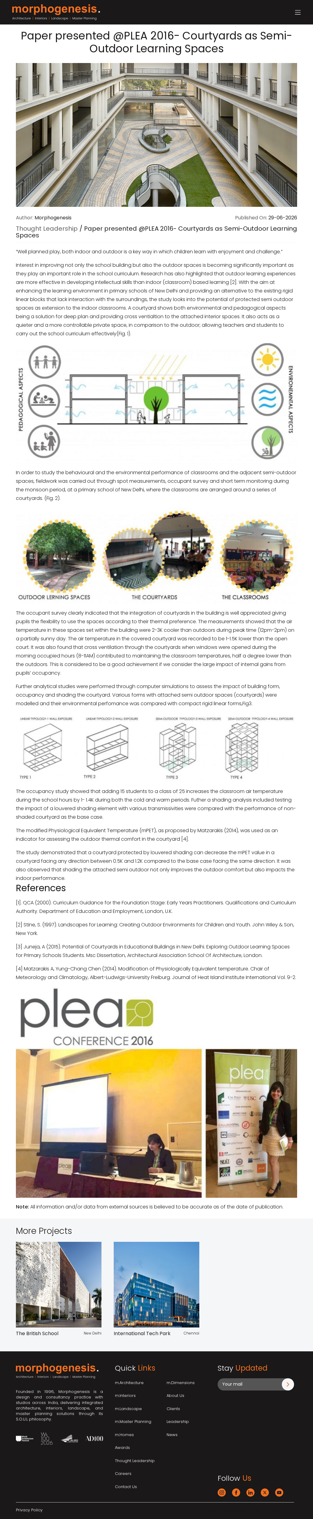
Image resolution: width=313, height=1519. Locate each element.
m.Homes (124, 1435)
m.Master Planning (133, 1421)
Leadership (178, 1421)
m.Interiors (125, 1395)
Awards (122, 1447)
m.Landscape (128, 1409)
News (172, 1435)
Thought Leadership (47, 228)
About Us (175, 1395)
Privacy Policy (29, 1510)
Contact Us (126, 1487)
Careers (123, 1473)
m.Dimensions (181, 1383)
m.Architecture (129, 1383)
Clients (173, 1409)
